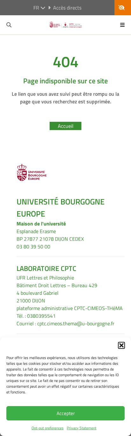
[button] (121, 345)
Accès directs (67, 7)
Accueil (65, 126)
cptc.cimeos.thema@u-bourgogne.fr (75, 323)
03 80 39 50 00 (33, 246)
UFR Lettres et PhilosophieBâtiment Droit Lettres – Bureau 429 (57, 281)
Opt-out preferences (47, 428)
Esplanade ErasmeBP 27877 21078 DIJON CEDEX (50, 235)
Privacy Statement (81, 428)
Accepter (66, 413)
